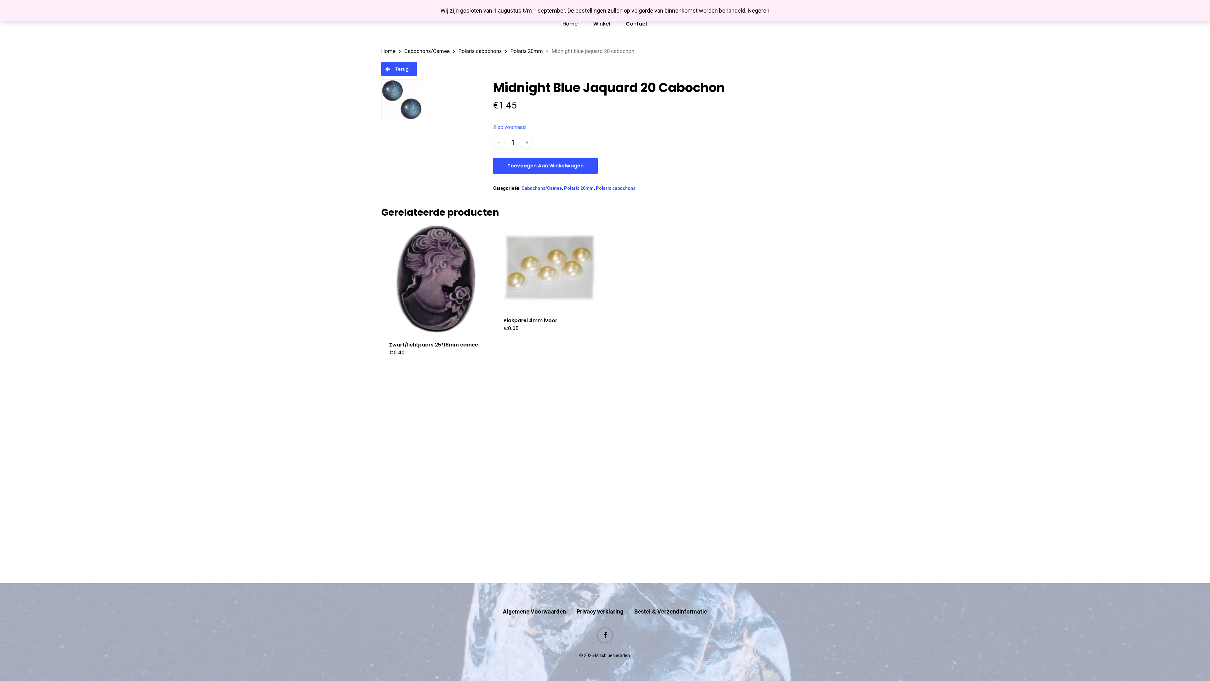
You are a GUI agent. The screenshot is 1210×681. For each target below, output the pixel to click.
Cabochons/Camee (427, 51)
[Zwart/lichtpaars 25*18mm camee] (435, 279)
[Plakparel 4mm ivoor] (550, 267)
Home (388, 51)
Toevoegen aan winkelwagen (545, 165)
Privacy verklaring (600, 611)
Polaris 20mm (526, 51)
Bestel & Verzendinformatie (670, 611)
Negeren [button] (758, 10)
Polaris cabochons (480, 51)
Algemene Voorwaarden (534, 611)
